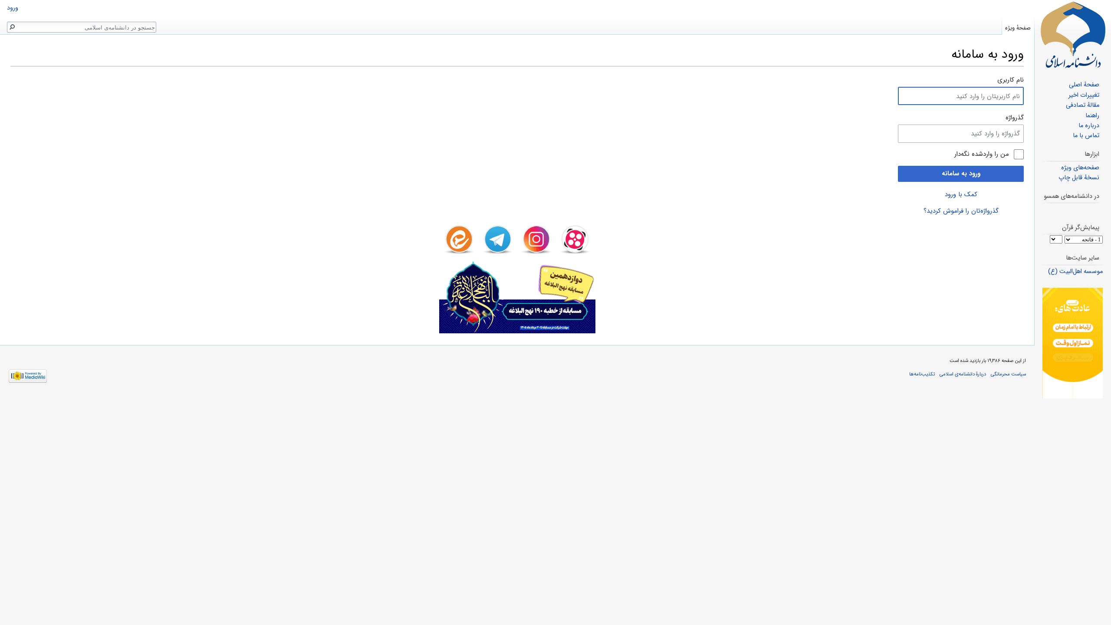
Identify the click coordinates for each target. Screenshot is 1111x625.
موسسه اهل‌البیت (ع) (1075, 271)
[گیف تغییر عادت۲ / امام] (1072, 343)
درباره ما (1088, 126)
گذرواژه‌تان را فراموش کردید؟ (961, 211)
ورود (12, 8)
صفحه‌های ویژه (1080, 168)
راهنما (1092, 116)
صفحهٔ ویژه (1018, 28)
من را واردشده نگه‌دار (981, 154)
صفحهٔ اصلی (1084, 85)
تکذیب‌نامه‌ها (922, 374)
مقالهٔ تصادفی (1082, 105)
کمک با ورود (961, 194)
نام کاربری (1010, 80)
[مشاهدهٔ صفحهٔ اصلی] (1073, 34)
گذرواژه (1015, 117)
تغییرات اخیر (1083, 95)
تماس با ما (1086, 136)
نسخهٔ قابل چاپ (1078, 178)
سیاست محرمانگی (1008, 374)
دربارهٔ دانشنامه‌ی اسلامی (963, 374)
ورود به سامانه (961, 173)
